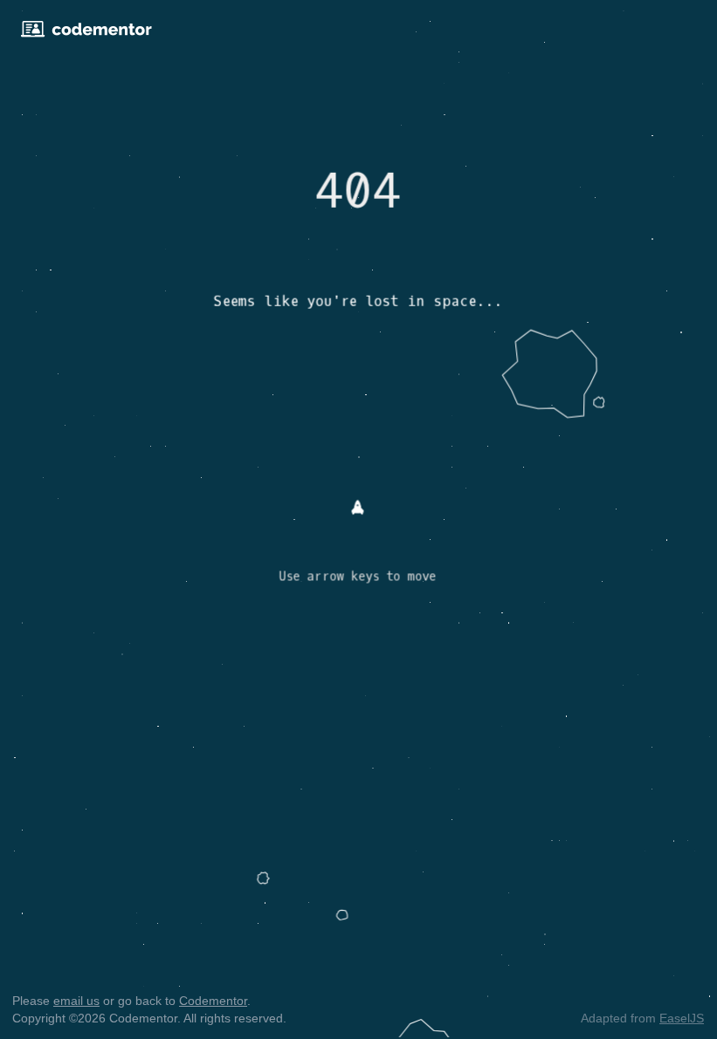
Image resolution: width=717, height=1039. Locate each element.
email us (76, 1001)
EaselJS (681, 1018)
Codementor (213, 1001)
